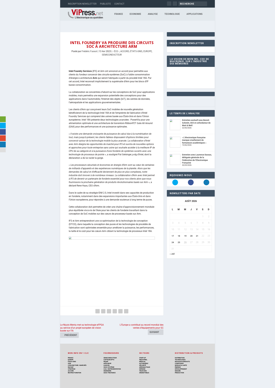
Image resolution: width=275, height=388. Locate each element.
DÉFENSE (142, 369)
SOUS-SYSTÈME (109, 367)
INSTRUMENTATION (114, 369)
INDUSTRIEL (143, 359)
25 (179, 242)
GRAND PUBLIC (144, 373)
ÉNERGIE (178, 367)
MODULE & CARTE (181, 365)
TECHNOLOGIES (180, 359)
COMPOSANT (179, 363)
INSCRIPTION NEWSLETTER (82, 3)
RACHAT (70, 367)
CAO (105, 369)
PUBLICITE (105, 3)
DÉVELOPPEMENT (181, 369)
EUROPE (147, 51)
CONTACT (119, 3)
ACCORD (124, 51)
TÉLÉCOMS (143, 371)
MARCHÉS (82, 365)
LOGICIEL (107, 365)
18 (179, 236)
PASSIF (106, 361)
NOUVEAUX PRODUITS (182, 361)
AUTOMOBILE (143, 363)
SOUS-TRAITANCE (110, 373)
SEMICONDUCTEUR (112, 54)
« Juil (172, 254)
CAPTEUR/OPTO (109, 359)
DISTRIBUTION (179, 358)
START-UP (142, 358)
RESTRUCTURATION (74, 373)
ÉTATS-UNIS (136, 51)
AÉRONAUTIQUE (144, 367)
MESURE (178, 371)
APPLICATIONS (194, 14)
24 (173, 242)
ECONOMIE (135, 14)
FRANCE (118, 14)
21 (197, 236)
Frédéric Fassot (89, 51)
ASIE (69, 363)
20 (191, 236)
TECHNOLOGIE (172, 14)
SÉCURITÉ (142, 365)
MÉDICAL (142, 361)
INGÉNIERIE (107, 371)
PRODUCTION (179, 373)
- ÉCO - (116, 51)
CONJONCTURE (73, 365)
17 (173, 236)
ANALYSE (153, 14)
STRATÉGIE (71, 369)
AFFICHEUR (107, 363)
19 (185, 236)
